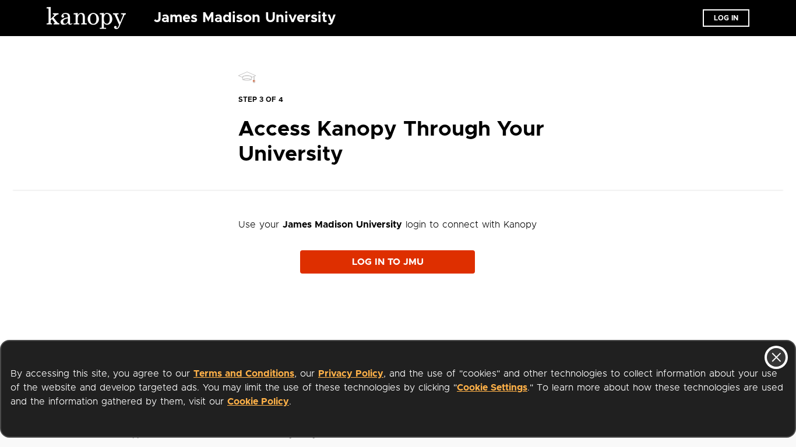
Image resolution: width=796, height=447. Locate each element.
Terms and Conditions (243, 373)
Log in (726, 18)
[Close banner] (776, 357)
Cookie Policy (258, 401)
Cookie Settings (492, 387)
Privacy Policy (350, 373)
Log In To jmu (388, 262)
